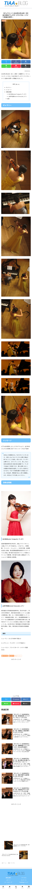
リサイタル (5, 655)
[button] (26, 66)
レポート (12, 655)
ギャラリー (8, 87)
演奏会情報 (8, 92)
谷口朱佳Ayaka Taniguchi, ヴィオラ (17, 94)
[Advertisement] (16, 676)
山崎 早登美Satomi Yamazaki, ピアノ (17, 96)
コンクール (23, 880)
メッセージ (8, 89)
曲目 (8, 98)
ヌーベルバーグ (8, 882)
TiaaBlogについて (23, 882)
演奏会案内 (8, 877)
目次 (14, 84)
